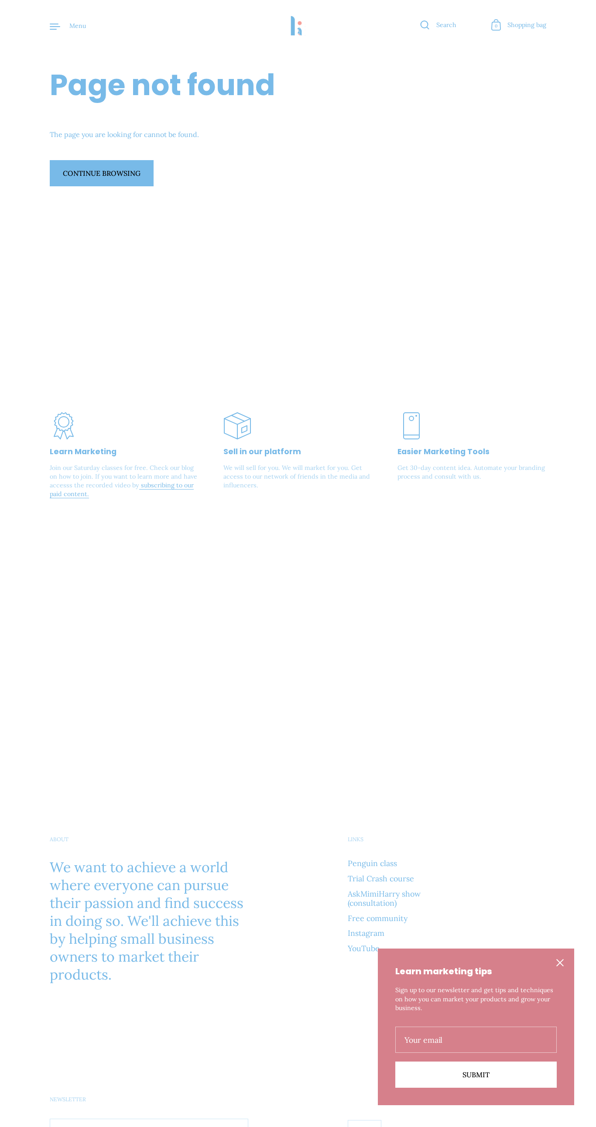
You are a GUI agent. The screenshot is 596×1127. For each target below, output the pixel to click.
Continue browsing (101, 173)
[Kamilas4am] (298, 26)
